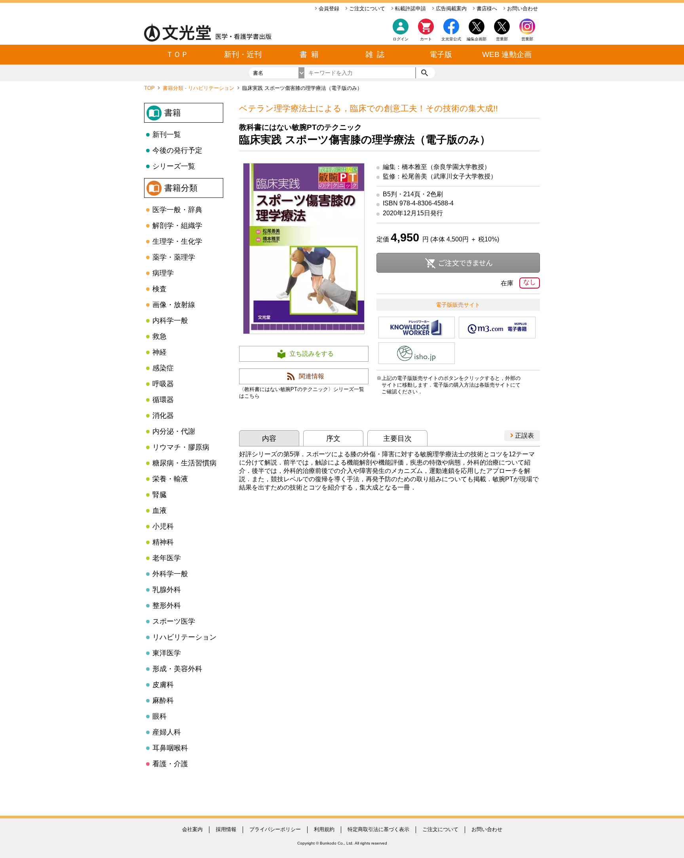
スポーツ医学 (173, 621)
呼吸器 (163, 384)
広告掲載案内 (450, 8)
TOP (150, 88)
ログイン (400, 39)
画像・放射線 (173, 305)
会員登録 (328, 8)
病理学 (163, 273)
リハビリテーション (184, 637)
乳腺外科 (166, 590)
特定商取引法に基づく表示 (378, 829)
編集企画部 (476, 39)
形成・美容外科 (177, 669)
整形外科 (166, 605)
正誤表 (523, 435)
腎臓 (159, 495)
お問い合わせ (521, 8)
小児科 (163, 526)
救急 (159, 336)
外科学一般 (170, 574)
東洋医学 (166, 653)
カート (426, 39)
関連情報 (311, 376)
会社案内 (192, 829)
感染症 (163, 368)
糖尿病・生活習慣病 (184, 463)
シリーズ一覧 (173, 166)
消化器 (163, 416)
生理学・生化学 (177, 241)
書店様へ (486, 8)
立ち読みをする (311, 353)
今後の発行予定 (177, 150)
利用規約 (324, 829)
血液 (159, 510)
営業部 (527, 39)
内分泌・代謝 (173, 431)
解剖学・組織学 (177, 226)
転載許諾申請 (409, 8)
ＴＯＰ (177, 54)
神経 (159, 352)
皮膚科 (163, 685)
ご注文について (366, 8)
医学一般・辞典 (177, 210)
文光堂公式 (451, 39)
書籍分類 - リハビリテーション (199, 88)
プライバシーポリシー (275, 829)
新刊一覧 (166, 135)
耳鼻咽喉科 (170, 748)
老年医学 (166, 558)
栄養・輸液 (170, 479)
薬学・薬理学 (173, 257)
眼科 (159, 716)
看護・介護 (170, 764)
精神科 (163, 542)
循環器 (163, 400)
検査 (159, 289)
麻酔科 (163, 700)
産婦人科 (166, 732)
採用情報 (226, 829)
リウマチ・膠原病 (180, 447)
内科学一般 (170, 321)
